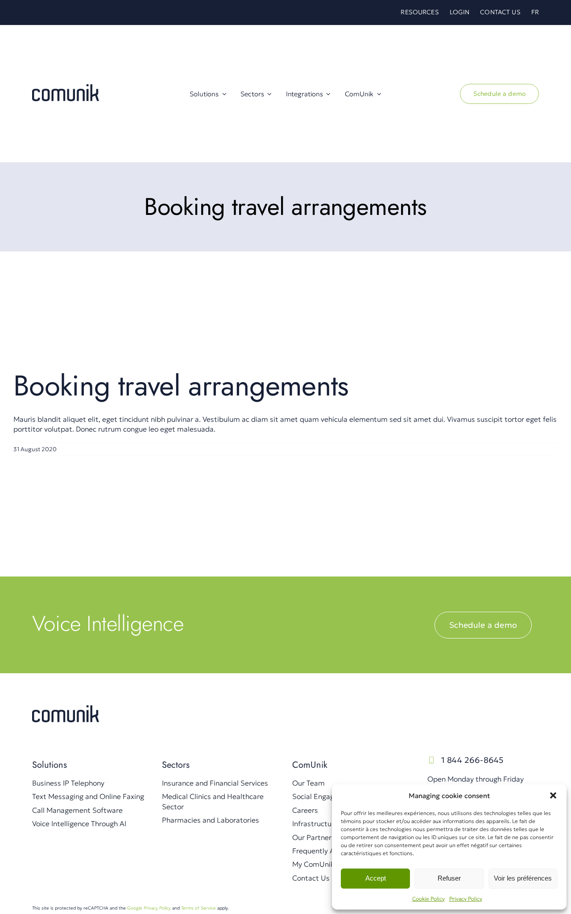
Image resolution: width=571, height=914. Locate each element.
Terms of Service (198, 908)
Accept (375, 878)
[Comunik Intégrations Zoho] (65, 708)
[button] (553, 795)
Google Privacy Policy (149, 908)
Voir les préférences (523, 878)
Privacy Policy (465, 898)
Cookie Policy (428, 898)
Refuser (449, 878)
